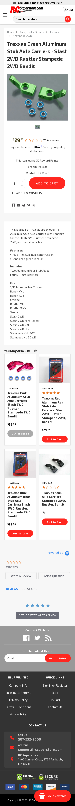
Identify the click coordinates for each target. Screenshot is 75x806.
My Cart (55, 700)
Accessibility (18, 714)
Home (10, 32)
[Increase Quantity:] (22, 181)
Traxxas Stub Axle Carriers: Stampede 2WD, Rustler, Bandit (54, 498)
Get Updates (58, 658)
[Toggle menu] (4, 14)
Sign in (47, 685)
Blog (55, 692)
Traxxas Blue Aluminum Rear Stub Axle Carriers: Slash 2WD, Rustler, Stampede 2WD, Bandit (19, 504)
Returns (26, 692)
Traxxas (54, 32)
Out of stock (20, 433)
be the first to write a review (37, 615)
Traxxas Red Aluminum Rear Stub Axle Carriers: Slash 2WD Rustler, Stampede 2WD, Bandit (54, 410)
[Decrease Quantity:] (22, 185)
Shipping (11, 692)
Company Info (18, 685)
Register (61, 685)
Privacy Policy (18, 700)
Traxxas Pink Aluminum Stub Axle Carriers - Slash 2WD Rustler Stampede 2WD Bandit (18, 404)
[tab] (21, 575)
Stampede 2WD (22, 35)
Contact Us (55, 707)
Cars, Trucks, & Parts (32, 32)
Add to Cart (55, 439)
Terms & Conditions (18, 707)
